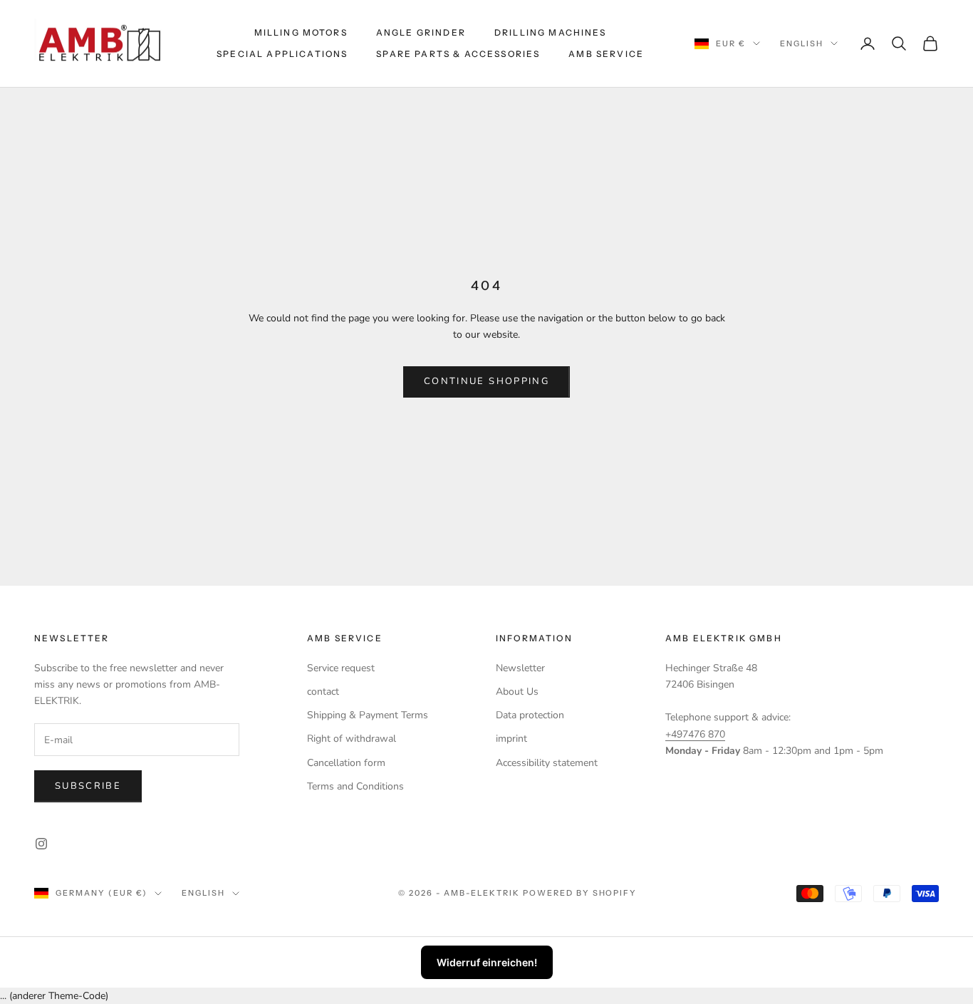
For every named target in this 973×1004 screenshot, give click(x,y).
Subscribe (88, 786)
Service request (341, 668)
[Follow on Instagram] (41, 844)
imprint (511, 738)
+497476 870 (695, 734)
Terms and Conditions (355, 786)
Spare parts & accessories (458, 53)
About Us (517, 691)
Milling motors (301, 32)
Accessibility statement (547, 763)
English (801, 43)
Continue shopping (486, 381)
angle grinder (421, 32)
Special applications (282, 53)
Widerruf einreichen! (487, 962)
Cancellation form (346, 763)
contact (323, 691)
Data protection (530, 715)
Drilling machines (550, 32)
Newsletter (520, 668)
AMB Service (606, 53)
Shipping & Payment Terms (367, 715)
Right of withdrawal (351, 738)
